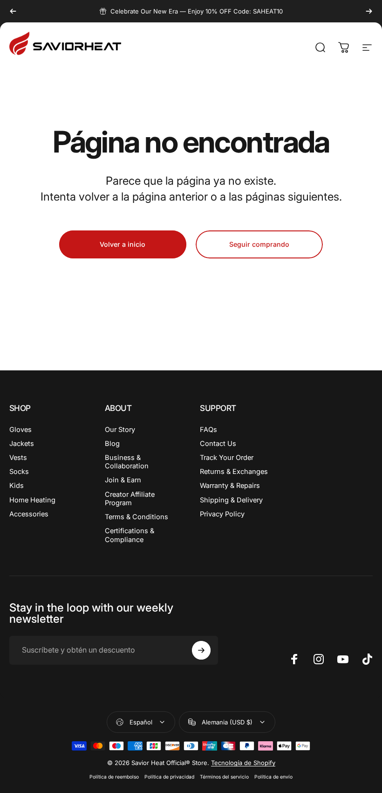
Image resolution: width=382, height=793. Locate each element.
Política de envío (273, 777)
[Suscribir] (201, 650)
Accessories (28, 514)
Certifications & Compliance (129, 535)
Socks (19, 471)
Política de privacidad (169, 777)
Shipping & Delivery (231, 500)
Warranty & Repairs (230, 485)
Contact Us (218, 443)
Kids (16, 485)
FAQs (208, 429)
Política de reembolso (114, 777)
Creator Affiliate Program (130, 498)
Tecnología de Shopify (243, 762)
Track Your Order (226, 457)
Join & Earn (123, 480)
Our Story (120, 429)
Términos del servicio (224, 777)
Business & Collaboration (127, 461)
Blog (112, 443)
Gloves (20, 429)
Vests (18, 457)
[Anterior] (13, 11)
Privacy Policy (222, 514)
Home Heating (32, 500)
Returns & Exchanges (234, 471)
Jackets (21, 443)
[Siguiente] (369, 11)
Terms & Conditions (136, 517)
